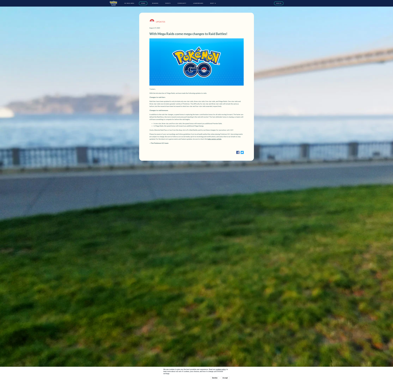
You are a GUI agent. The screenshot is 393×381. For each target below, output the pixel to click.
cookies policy (221, 369)
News (143, 3)
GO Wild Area (129, 3)
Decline (214, 378)
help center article (214, 139)
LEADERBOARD (198, 3)
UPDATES (160, 21)
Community (181, 3)
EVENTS (168, 3)
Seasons (155, 3)
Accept (225, 378)
